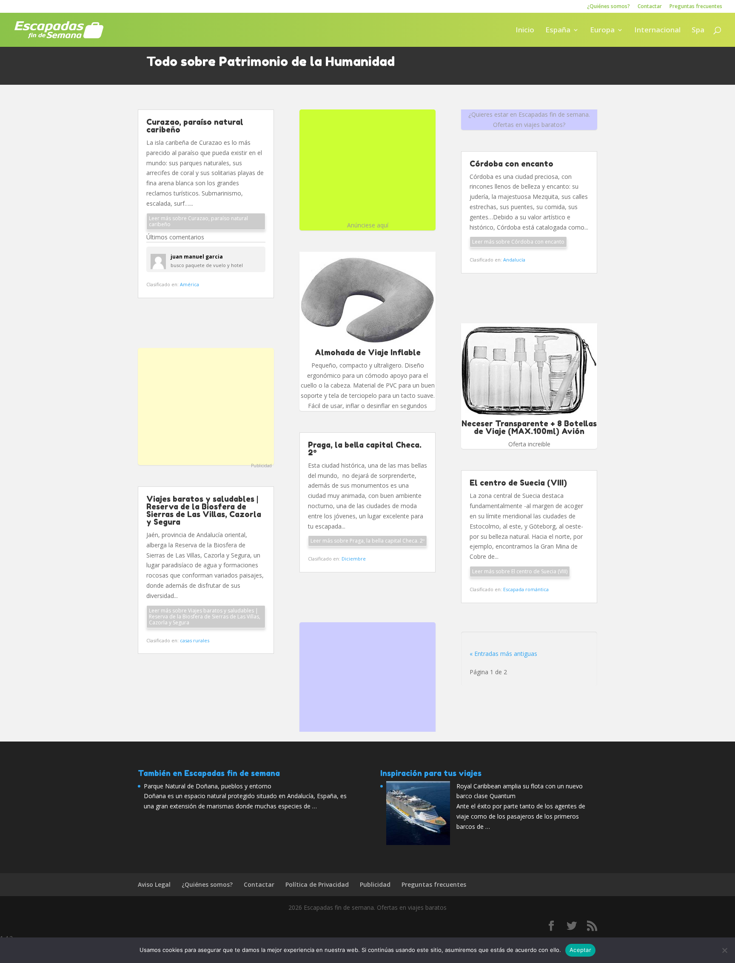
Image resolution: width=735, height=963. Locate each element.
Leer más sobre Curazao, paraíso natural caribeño (198, 221)
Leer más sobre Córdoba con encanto (518, 241)
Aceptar (580, 949)
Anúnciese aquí (367, 225)
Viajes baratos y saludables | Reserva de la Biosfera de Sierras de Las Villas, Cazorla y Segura (203, 510)
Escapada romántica (526, 589)
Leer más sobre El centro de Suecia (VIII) (519, 571)
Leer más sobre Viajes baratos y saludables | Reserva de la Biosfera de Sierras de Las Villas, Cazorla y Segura (204, 616)
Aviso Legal (154, 884)
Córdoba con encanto (511, 163)
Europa (602, 30)
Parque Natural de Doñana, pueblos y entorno (207, 786)
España (557, 30)
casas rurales (194, 640)
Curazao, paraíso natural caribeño (194, 125)
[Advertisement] (206, 405)
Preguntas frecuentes (695, 7)
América (189, 284)
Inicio (525, 30)
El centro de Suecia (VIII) (518, 482)
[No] (724, 950)
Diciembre (354, 558)
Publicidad (261, 466)
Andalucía (514, 259)
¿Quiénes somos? (608, 7)
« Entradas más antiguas (503, 654)
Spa (698, 30)
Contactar (650, 7)
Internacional (657, 30)
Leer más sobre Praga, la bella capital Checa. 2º (367, 540)
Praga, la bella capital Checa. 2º (365, 448)
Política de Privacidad (317, 884)
